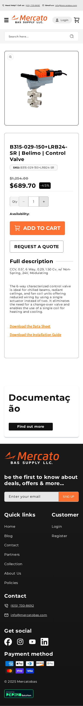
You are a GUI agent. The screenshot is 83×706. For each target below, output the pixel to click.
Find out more (30, 426)
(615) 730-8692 (33, 5)
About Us (12, 573)
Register (59, 536)
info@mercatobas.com (66, 5)
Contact (11, 545)
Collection (13, 564)
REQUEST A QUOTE (36, 246)
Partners (12, 555)
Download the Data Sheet (30, 326)
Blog (8, 536)
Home (9, 526)
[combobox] (41, 36)
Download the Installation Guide (35, 334)
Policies (11, 583)
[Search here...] (71, 36)
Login (57, 526)
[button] (6, 20)
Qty (14, 201)
